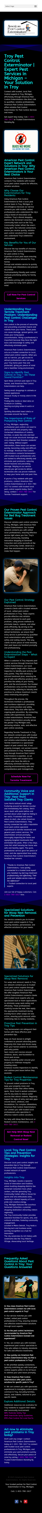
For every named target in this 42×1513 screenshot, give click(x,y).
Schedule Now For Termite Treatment (21, 778)
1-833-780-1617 (25, 492)
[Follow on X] (21, 1501)
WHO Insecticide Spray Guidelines (18, 1415)
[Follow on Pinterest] (25, 1501)
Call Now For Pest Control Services (21, 296)
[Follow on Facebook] (16, 1501)
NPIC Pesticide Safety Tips (15, 1413)
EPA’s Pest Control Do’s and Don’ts (18, 1418)
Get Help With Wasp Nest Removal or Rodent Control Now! (21, 1135)
